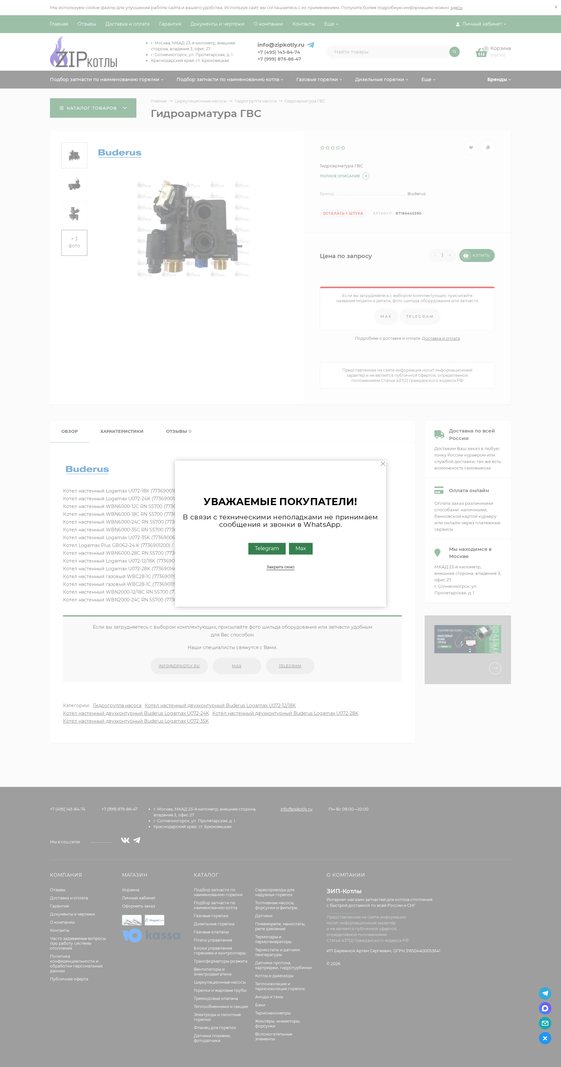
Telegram (267, 548)
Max (300, 548)
